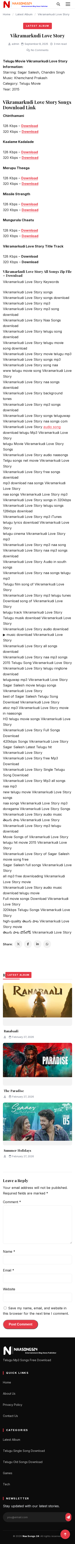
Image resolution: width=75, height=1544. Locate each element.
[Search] (58, 4)
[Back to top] (65, 1534)
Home (6, 14)
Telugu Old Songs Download (22, 1462)
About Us (9, 1393)
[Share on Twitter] (18, 944)
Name (9, 1251)
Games (7, 1473)
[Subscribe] (68, 1517)
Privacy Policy (12, 1404)
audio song (52, 427)
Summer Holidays (17, 1150)
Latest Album (24, 14)
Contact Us (10, 1416)
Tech (6, 1484)
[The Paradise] (37, 1064)
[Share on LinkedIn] (37, 944)
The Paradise (14, 1091)
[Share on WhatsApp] (47, 944)
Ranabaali (11, 1031)
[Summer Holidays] (37, 1124)
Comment (12, 1202)
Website (9, 1289)
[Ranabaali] (37, 1004)
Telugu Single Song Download (24, 1450)
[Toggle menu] (68, 4)
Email (8, 1270)
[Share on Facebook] (28, 944)
